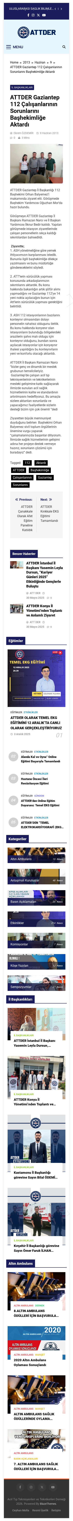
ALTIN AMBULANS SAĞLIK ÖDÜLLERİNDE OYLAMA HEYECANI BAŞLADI (34, 1419)
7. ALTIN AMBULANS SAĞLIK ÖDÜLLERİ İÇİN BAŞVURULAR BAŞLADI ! (36, 1469)
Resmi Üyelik (40, 1510)
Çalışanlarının (22, 477)
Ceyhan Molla (20, 1510)
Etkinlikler (31, 712)
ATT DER (35, 593)
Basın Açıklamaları (26, 1458)
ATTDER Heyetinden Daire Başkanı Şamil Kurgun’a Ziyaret (31, 8)
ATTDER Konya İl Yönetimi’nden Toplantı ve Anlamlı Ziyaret (44, 610)
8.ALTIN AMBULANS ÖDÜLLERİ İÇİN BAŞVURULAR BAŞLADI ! (36, 1315)
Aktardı (41, 463)
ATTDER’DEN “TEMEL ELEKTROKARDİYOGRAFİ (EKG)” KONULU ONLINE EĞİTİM (42, 827)
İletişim (56, 1510)
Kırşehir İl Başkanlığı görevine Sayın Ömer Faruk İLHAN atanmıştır (36, 1250)
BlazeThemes (48, 1504)
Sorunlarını (20, 485)
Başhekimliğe (40, 470)
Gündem (39, 795)
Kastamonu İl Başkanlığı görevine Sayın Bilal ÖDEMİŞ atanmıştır (35, 1177)
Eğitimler (16, 712)
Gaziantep (45, 477)
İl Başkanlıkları (22, 87)
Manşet (40, 1354)
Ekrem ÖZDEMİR (23, 133)
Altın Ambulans (23, 1305)
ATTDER (18, 470)
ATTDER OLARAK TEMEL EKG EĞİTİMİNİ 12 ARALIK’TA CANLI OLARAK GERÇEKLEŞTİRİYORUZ (36, 723)
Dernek (39, 1305)
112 (27, 463)
